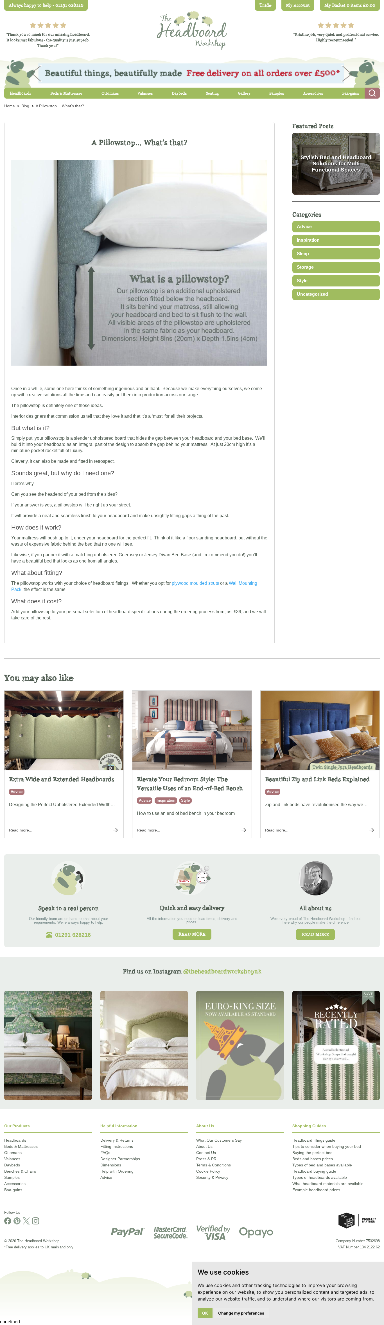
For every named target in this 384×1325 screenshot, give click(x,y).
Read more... (20, 830)
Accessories (15, 1183)
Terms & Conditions (213, 1165)
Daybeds (12, 1165)
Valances (12, 1159)
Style (302, 280)
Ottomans (13, 1152)
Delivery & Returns (117, 1140)
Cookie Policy (208, 1171)
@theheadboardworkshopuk (222, 971)
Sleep (303, 253)
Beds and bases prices (312, 1159)
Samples (12, 1177)
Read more (192, 934)
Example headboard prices (316, 1190)
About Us (204, 1146)
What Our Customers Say (219, 1140)
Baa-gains (13, 1190)
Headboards (15, 1140)
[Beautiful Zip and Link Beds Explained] (320, 730)
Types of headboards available (319, 1177)
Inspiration (308, 240)
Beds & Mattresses (21, 1146)
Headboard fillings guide (313, 1140)
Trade (265, 5)
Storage (305, 267)
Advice (304, 226)
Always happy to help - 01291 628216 (46, 5)
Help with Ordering (117, 1171)
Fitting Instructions (116, 1146)
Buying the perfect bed (312, 1152)
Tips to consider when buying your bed (326, 1146)
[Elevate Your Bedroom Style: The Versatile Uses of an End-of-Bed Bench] (191, 730)
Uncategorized (312, 294)
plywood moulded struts (195, 583)
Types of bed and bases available (322, 1165)
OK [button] (205, 1313)
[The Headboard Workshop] (192, 28)
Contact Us (206, 1152)
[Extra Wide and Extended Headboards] (63, 730)
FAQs (105, 1152)
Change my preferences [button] (241, 1313)
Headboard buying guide (314, 1171)
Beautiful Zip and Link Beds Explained (317, 779)
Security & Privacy (212, 1177)
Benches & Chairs (20, 1171)
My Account (298, 5)
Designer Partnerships (120, 1159)
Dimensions (110, 1165)
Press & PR (206, 1159)
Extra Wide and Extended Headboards (61, 779)
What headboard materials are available (327, 1183)
